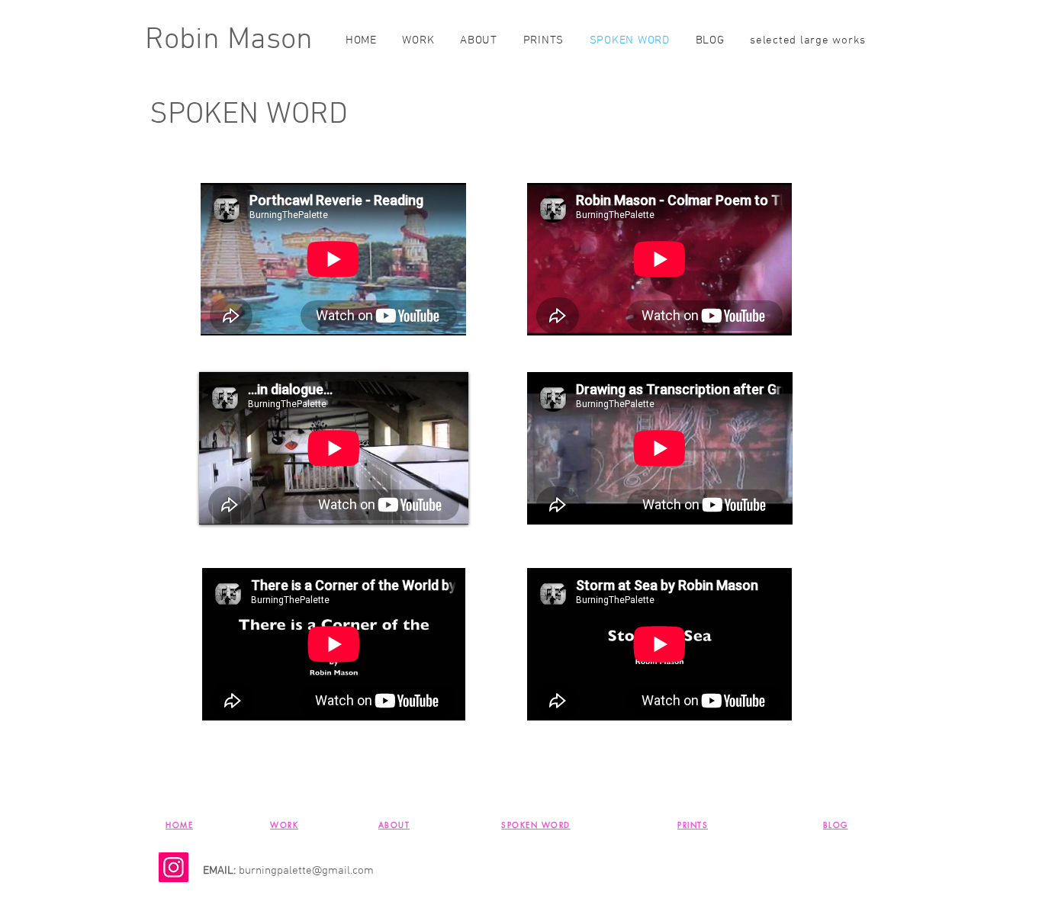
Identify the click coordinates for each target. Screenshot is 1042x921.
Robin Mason (229, 40)
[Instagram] (173, 867)
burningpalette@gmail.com (306, 871)
